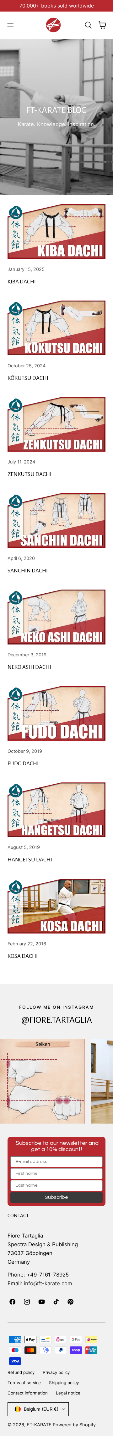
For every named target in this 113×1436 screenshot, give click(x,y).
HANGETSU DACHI (30, 860)
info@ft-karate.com (48, 1283)
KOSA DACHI (23, 956)
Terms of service (24, 1382)
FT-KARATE (39, 1425)
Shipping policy (64, 1382)
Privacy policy (56, 1372)
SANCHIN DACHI (28, 571)
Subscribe (56, 1197)
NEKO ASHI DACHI (29, 667)
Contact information (28, 1392)
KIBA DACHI (22, 282)
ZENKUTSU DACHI (29, 474)
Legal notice (68, 1392)
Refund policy (21, 1372)
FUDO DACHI (23, 764)
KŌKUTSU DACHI (28, 378)
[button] (10, 25)
